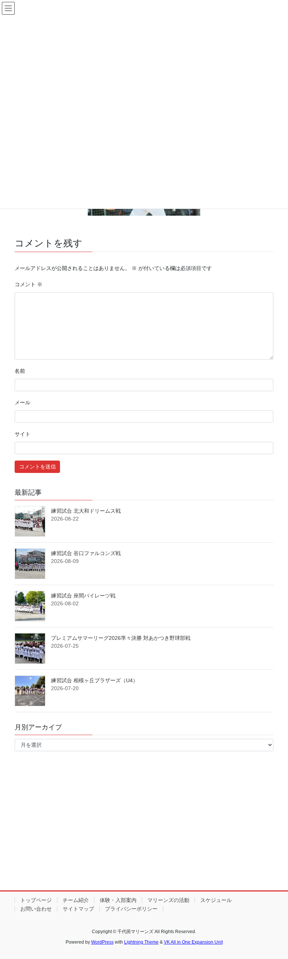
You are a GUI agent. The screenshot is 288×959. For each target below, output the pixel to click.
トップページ (36, 900)
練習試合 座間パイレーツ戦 (83, 596)
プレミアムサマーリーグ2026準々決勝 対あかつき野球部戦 (120, 638)
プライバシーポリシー (131, 909)
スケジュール (216, 900)
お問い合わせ (36, 909)
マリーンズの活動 (168, 900)
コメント (28, 284)
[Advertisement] (144, 827)
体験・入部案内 (118, 900)
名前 (20, 371)
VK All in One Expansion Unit (193, 942)
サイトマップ (78, 909)
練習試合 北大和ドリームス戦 (86, 511)
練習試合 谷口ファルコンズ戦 (86, 553)
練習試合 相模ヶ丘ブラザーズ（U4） (94, 680)
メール (22, 402)
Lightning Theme (141, 942)
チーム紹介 (76, 900)
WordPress (102, 942)
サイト (22, 434)
